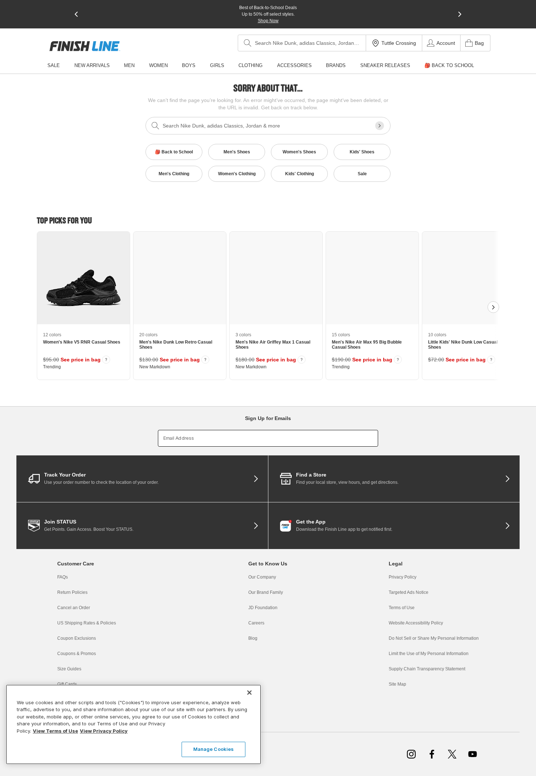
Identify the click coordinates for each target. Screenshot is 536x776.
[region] (133, 724)
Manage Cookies (213, 749)
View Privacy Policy (104, 731)
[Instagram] (411, 754)
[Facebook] (431, 754)
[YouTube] (472, 754)
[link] (84, 46)
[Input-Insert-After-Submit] (379, 125)
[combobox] (302, 43)
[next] (459, 14)
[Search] (247, 43)
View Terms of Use (55, 731)
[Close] (249, 693)
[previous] (76, 14)
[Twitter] (452, 754)
